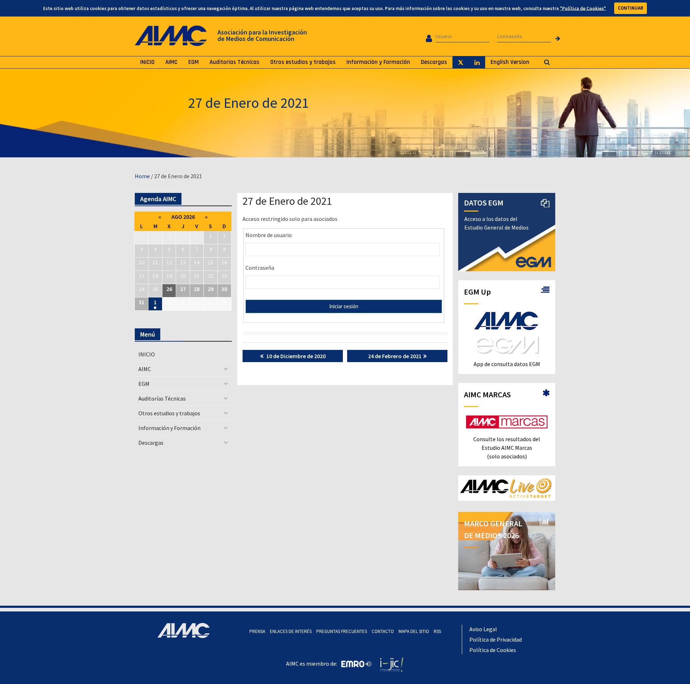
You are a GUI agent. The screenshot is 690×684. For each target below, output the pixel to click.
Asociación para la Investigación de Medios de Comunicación (262, 35)
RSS (437, 631)
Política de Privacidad (495, 639)
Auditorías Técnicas (234, 62)
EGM (193, 62)
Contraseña (259, 267)
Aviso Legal (483, 629)
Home (142, 176)
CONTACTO (383, 631)
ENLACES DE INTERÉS (291, 631)
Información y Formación (378, 62)
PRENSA (257, 631)
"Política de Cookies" (583, 8)
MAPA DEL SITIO (414, 631)
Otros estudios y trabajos (303, 62)
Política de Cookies (492, 649)
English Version (510, 62)
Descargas (434, 62)
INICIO (147, 62)
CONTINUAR (630, 8)
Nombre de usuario (268, 235)
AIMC (171, 62)
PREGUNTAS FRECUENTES (341, 631)
